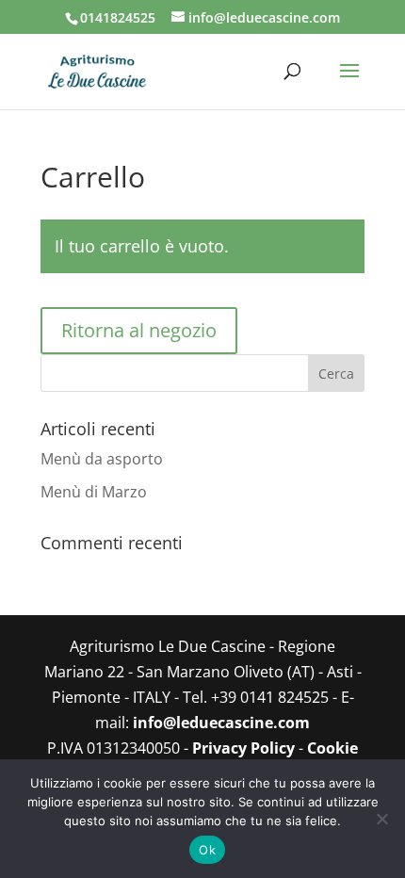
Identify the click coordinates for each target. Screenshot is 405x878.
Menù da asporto (101, 458)
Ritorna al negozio (139, 330)
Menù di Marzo (93, 491)
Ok (207, 849)
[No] (381, 818)
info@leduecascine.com (221, 722)
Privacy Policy (243, 748)
